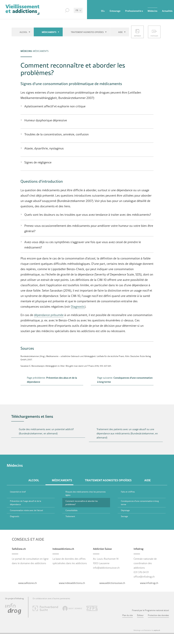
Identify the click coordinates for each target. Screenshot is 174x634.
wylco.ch (157, 630)
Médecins (152, 10)
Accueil (93, 10)
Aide (120, 32)
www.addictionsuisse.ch (112, 583)
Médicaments (49, 32)
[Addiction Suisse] (72, 608)
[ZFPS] (91, 608)
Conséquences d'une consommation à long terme (140, 503)
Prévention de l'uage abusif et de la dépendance (25, 503)
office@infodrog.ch (144, 576)
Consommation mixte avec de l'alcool (26, 510)
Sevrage (124, 516)
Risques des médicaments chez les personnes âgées (85, 493)
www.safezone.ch (27, 583)
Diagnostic (78, 306)
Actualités (167, 10)
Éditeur (140, 615)
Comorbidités (71, 510)
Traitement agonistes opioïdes (87, 32)
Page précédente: (52, 379)
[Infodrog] (13, 608)
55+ (103, 10)
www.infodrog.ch (149, 583)
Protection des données (158, 615)
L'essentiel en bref (18, 491)
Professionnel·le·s (134, 10)
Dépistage (125, 510)
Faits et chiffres (128, 491)
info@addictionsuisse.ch (106, 567)
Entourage (115, 10)
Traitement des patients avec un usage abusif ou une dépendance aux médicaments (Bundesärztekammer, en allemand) (127, 433)
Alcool (23, 32)
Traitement (70, 516)
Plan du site (127, 615)
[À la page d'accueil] (22, 9)
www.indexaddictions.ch (72, 583)
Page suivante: (125, 379)
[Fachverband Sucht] (45, 608)
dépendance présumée (49, 315)
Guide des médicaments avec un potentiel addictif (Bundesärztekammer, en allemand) (46, 431)
